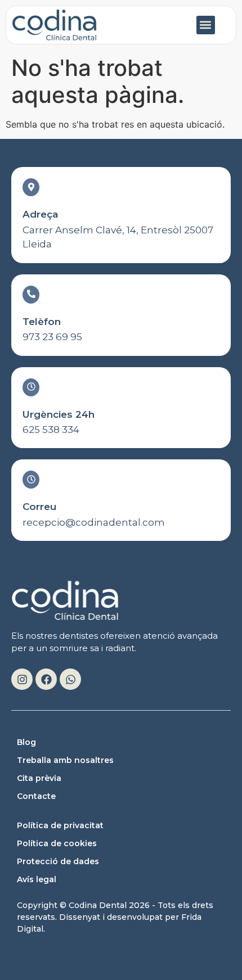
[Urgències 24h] (31, 387)
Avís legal (36, 879)
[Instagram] (22, 679)
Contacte (36, 796)
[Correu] (31, 480)
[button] (205, 25)
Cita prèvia (39, 778)
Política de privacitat (60, 825)
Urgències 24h (59, 414)
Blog (26, 742)
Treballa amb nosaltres (65, 760)
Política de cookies (57, 843)
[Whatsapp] (70, 679)
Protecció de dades (58, 861)
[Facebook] (46, 679)
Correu (39, 506)
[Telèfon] (31, 295)
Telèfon (42, 321)
